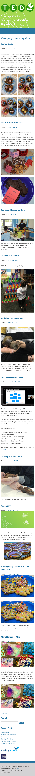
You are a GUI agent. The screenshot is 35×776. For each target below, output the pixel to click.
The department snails (11, 456)
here (5, 449)
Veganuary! (6, 505)
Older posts (4, 713)
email (18, 768)
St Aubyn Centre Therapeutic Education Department (14, 20)
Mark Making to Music (11, 636)
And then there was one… (12, 318)
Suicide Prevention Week (12, 377)
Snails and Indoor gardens (13, 210)
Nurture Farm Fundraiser (12, 122)
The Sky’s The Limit (10, 255)
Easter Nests (7, 44)
